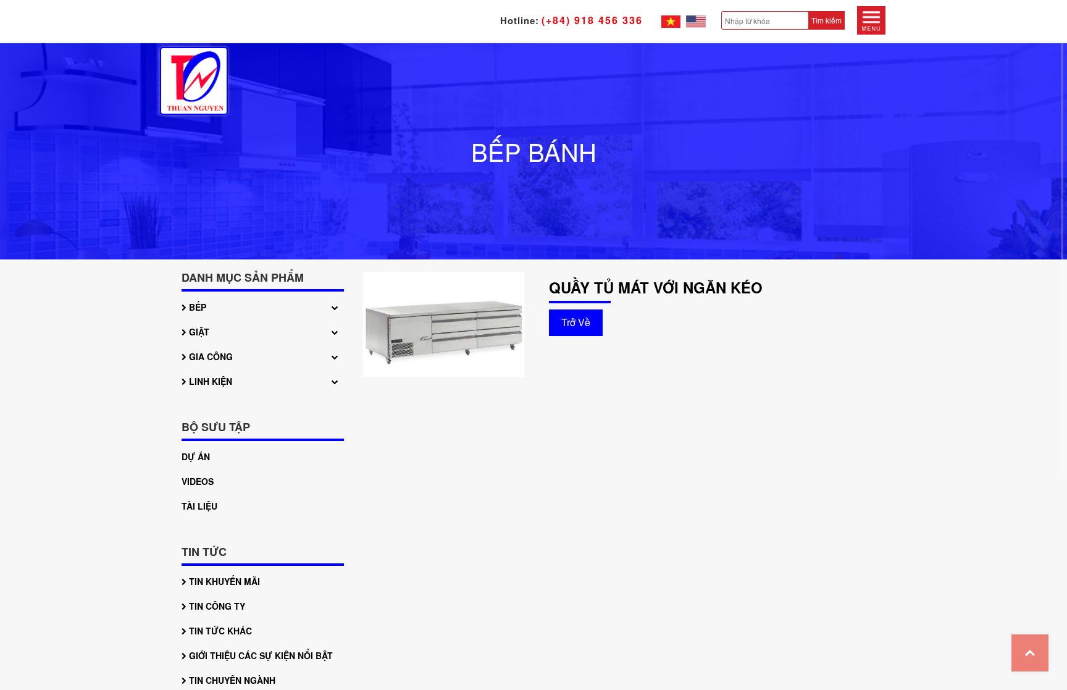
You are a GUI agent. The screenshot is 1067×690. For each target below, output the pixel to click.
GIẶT (197, 332)
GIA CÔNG (209, 356)
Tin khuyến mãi (223, 581)
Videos (198, 481)
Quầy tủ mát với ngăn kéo (656, 287)
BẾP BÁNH (533, 151)
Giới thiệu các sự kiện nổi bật (259, 655)
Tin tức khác (219, 631)
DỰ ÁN (196, 456)
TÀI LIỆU (199, 506)
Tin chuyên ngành (230, 680)
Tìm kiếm (826, 20)
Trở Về (575, 322)
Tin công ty (215, 606)
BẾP (196, 307)
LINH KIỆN (209, 381)
